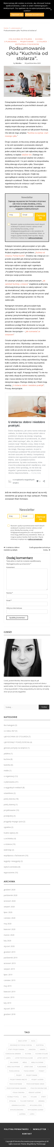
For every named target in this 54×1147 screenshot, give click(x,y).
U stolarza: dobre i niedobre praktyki (28, 385)
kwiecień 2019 (9, 991)
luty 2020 (7, 940)
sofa (24, 1097)
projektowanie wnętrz (18, 1079)
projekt (19, 1075)
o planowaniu (10, 42)
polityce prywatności (36, 238)
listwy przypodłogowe (24, 1058)
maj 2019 (7, 986)
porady (41, 1071)
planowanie (41, 1067)
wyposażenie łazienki (35, 1110)
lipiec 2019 (8, 974)
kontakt (27, 1134)
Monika (18, 63)
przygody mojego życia (13, 821)
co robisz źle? (9, 731)
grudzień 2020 (9, 889)
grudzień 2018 (9, 1014)
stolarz (34, 1097)
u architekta (8, 838)
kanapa (42, 1049)
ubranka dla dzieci (18, 1105)
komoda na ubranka (13, 1054)
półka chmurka (18, 1092)
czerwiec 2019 (9, 980)
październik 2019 (10, 957)
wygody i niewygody (12, 861)
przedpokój (8, 816)
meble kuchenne (37, 1062)
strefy (43, 1097)
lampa (8, 1058)
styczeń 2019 (9, 1008)
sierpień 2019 (9, 969)
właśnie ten (27, 154)
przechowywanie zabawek (16, 1088)
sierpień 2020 (9, 906)
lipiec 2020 (8, 912)
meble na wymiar (13, 1067)
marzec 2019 (9, 997)
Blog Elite (30, 1144)
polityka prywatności (16, 1129)
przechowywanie (15, 1084)
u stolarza (42, 42)
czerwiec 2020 (9, 918)
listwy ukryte (42, 1058)
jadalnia (7, 753)
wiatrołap (7, 850)
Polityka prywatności (34, 15)
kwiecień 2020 (9, 929)
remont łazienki (35, 1092)
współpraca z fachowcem (27, 44)
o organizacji (9, 776)
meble (6, 770)
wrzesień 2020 (10, 901)
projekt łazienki (37, 1079)
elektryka (40, 1045)
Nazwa (9, 593)
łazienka (7, 765)
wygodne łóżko (36, 1105)
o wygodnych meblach (13, 787)
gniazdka (32, 1049)
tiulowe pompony (27, 1101)
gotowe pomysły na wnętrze (15, 748)
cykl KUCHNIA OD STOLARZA (20, 39)
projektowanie (27, 42)
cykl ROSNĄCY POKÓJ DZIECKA (16, 742)
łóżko (32, 1114)
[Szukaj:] (21, 707)
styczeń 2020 (9, 946)
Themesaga (40, 1144)
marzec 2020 (9, 935)
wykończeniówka (11, 867)
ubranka (41, 1101)
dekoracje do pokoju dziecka (21, 1045)
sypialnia (7, 827)
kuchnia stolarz (41, 1054)
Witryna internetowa (14, 608)
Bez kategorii (9, 725)
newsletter (39, 1129)
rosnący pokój (13, 1097)
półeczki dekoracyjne (39, 1088)
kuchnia (39, 39)
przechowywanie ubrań (35, 1084)
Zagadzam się (16, 15)
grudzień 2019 (9, 952)
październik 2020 (10, 895)
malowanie (14, 1062)
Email (9, 600)
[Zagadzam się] (51, 9)
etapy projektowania (16, 1049)
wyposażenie (9, 872)
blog (33, 1041)
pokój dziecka (9, 799)
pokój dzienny (9, 804)
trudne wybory (9, 833)
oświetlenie (8, 793)
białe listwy (22, 1041)
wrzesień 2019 (10, 963)
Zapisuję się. (40, 216)
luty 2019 (7, 1003)
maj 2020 (7, 923)
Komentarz (10, 567)
